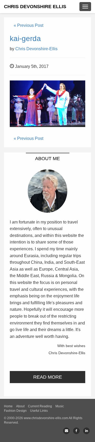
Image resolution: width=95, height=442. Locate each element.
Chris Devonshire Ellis (35, 6)
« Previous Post (28, 25)
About (20, 406)
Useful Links (39, 411)
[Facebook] (76, 431)
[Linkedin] (86, 431)
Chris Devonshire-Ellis (36, 49)
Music (59, 406)
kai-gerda (25, 38)
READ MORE (47, 377)
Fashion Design (15, 411)
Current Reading (40, 406)
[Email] (66, 431)
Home (8, 406)
